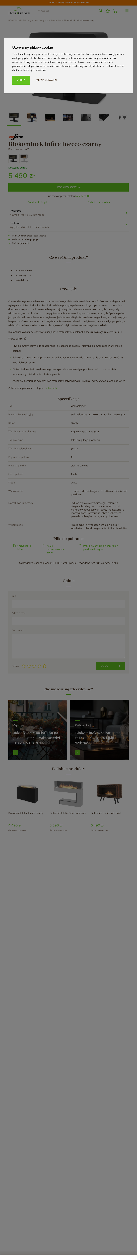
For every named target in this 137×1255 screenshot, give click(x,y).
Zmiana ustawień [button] (46, 80)
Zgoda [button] (21, 80)
